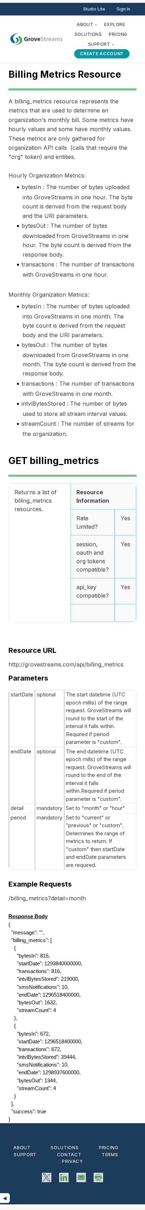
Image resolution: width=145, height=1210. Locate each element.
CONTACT (69, 1154)
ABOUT (87, 24)
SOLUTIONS (88, 34)
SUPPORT (101, 44)
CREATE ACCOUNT (102, 53)
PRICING (118, 34)
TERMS (110, 1154)
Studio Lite (94, 9)
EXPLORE (114, 24)
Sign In (123, 9)
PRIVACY (72, 1161)
